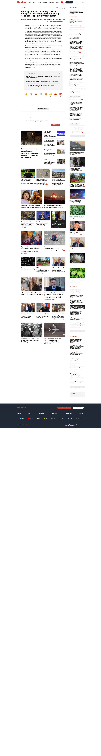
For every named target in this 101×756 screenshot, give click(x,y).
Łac (62, 8)
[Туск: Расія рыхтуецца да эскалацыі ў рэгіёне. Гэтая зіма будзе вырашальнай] (43, 219)
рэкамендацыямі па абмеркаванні (33, 121)
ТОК (47, 418)
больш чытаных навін (77, 331)
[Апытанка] (83, 393)
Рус (64, 8)
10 (29, 317)
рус (80, 2)
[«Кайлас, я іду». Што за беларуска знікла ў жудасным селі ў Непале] (31, 288)
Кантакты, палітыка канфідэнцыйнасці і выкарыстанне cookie (74, 424)
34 (42, 207)
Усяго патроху (51, 2)
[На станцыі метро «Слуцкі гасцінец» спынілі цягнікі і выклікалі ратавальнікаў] (77, 196)
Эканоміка (39, 2)
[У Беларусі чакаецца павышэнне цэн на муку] (77, 260)
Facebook (71, 418)
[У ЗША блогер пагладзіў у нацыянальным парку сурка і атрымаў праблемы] (54, 162)
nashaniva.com (19, 424)
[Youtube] (62, 2)
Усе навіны (77, 136)
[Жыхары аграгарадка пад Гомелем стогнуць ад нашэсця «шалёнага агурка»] (77, 212)
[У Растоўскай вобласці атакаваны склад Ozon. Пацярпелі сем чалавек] (77, 148)
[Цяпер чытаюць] (84, 7)
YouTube (31, 418)
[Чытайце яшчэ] (59, 74)
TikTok (39, 418)
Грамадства (44, 2)
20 (44, 225)
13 (34, 269)
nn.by (57, 7)
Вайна (34, 2)
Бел (76, 2)
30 (42, 317)
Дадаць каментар (55, 124)
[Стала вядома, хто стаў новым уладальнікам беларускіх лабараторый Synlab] (54, 134)
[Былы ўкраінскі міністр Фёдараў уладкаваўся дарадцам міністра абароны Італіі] (28, 311)
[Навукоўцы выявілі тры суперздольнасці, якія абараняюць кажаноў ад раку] (77, 164)
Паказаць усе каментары (43, 108)
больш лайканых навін (77, 387)
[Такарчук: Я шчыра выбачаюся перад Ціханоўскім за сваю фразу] (31, 199)
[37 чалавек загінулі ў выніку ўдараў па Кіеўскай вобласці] (54, 199)
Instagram (54, 418)
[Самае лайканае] (84, 336)
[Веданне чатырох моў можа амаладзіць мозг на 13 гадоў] (28, 265)
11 (64, 271)
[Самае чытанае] (84, 286)
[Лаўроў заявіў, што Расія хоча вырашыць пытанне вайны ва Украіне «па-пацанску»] (58, 265)
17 (42, 294)
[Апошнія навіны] (84, 16)
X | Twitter (63, 418)
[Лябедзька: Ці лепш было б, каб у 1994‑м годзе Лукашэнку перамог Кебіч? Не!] (31, 333)
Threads (79, 418)
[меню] (83, 2)
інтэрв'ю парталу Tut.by (56, 21)
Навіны (29, 2)
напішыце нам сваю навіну (64, 407)
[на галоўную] (21, 2)
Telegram (23, 418)
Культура (57, 2)
